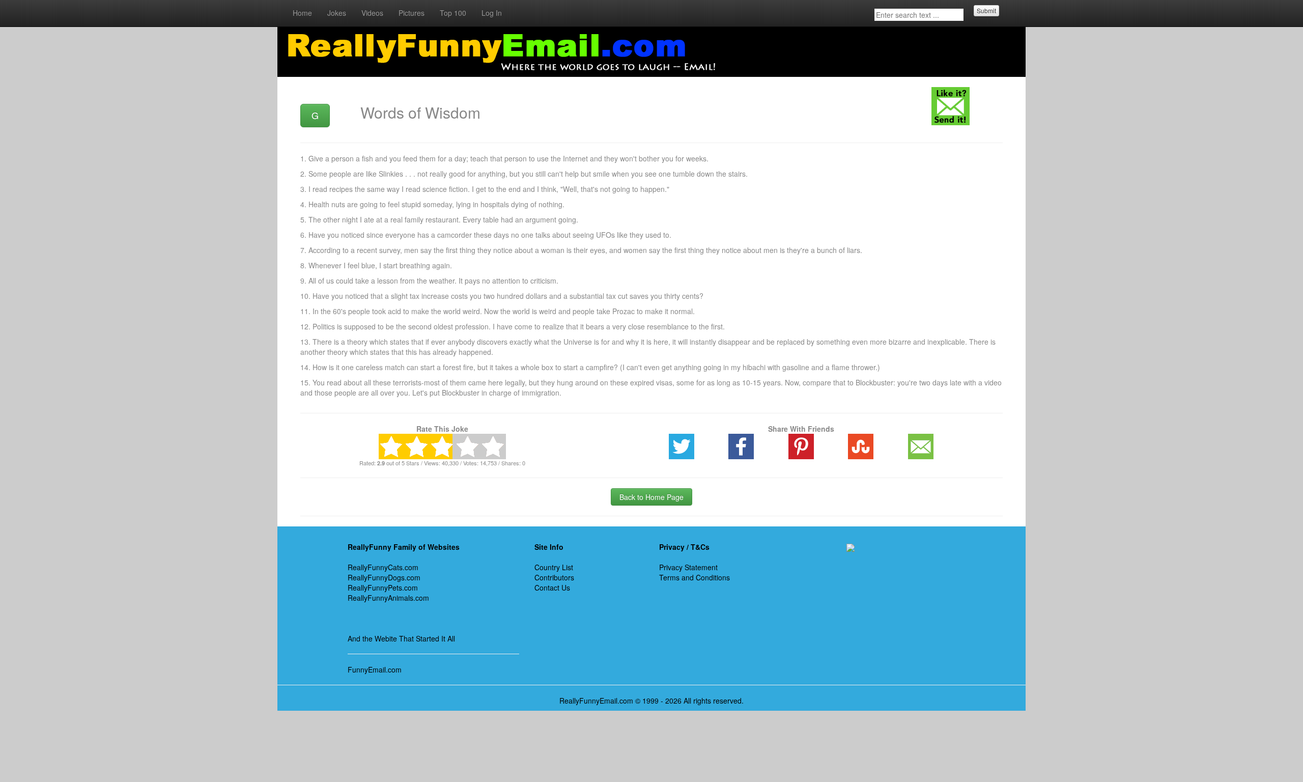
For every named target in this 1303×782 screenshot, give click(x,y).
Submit (986, 10)
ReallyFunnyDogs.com (384, 577)
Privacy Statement (688, 567)
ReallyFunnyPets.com (383, 587)
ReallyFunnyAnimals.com (388, 598)
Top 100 (453, 13)
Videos (372, 13)
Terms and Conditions (694, 577)
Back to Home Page (651, 497)
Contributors (554, 577)
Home (302, 13)
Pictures (411, 13)
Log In (491, 13)
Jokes (336, 13)
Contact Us (552, 587)
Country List (553, 567)
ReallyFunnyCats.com (383, 567)
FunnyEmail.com (375, 669)
